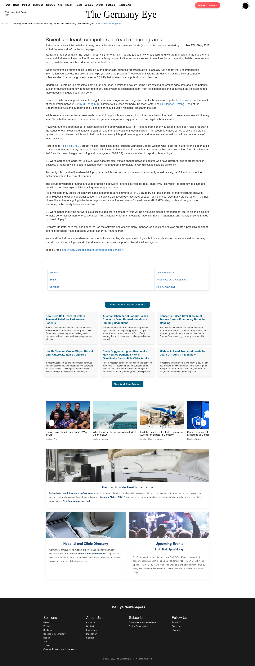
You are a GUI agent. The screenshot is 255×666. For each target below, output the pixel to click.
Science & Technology (54, 633)
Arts (60, 5)
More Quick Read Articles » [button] (127, 383)
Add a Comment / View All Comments (127, 304)
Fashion (110, 5)
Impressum (91, 629)
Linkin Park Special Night (169, 549)
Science (50, 5)
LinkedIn (176, 629)
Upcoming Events (169, 543)
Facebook (177, 626)
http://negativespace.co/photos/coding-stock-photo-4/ (93, 250)
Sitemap (90, 637)
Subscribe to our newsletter (143, 622)
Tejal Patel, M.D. (70, 145)
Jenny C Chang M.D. (87, 104)
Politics (26, 5)
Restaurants (124, 5)
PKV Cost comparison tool (76, 501)
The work (185, 100)
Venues (89, 5)
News (16, 5)
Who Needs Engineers (110, 23)
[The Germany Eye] (246, 5)
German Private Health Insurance (127, 487)
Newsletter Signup (207, 5)
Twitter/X (176, 622)
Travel (78, 5)
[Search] (135, 5)
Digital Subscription (138, 626)
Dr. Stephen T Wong (172, 104)
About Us (90, 622)
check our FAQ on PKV (110, 497)
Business (38, 5)
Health (68, 5)
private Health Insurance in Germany (73, 493)
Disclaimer (91, 633)
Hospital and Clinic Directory (85, 543)
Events (99, 5)
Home (7, 5)
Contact (90, 626)
